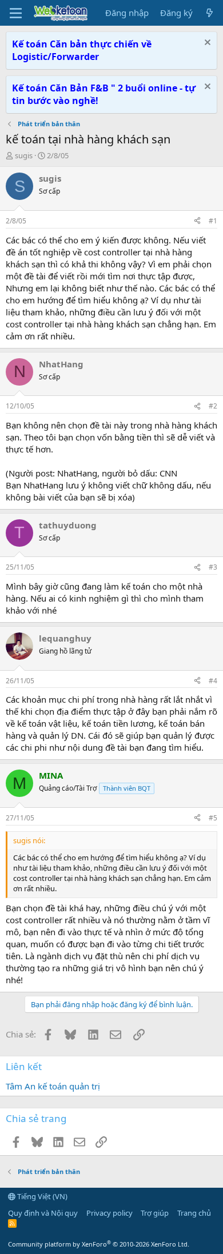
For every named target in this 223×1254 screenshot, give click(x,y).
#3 (213, 567)
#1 (213, 221)
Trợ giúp (155, 1213)
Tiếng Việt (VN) (41, 1196)
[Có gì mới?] (209, 12)
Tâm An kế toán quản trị (53, 1086)
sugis (24, 155)
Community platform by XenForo (98, 1244)
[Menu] (15, 13)
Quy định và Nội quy (43, 1213)
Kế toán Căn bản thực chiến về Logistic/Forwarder (82, 50)
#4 (213, 681)
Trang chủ (194, 1213)
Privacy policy (109, 1213)
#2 (213, 406)
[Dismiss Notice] (206, 44)
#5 (213, 818)
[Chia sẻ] (197, 221)
